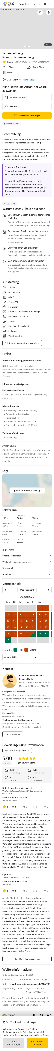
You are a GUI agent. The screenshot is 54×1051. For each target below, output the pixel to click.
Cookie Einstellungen (13, 1043)
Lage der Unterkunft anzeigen (27, 490)
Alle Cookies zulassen (37, 1043)
